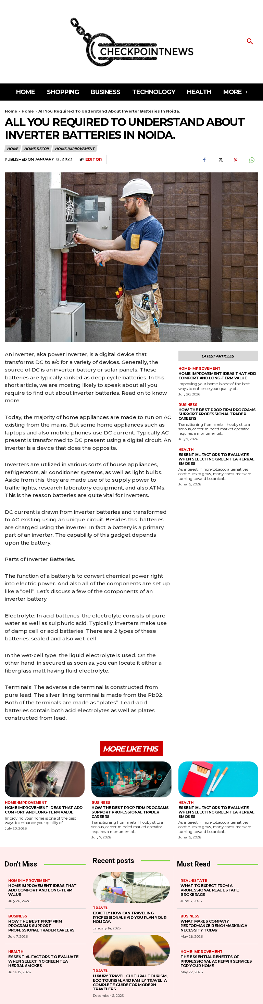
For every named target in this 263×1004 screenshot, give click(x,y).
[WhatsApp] (251, 160)
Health (185, 450)
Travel (100, 908)
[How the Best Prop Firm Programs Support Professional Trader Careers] (131, 779)
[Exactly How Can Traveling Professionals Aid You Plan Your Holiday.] (131, 887)
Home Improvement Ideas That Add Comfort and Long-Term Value (217, 375)
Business (187, 405)
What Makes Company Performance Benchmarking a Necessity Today (213, 925)
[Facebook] (204, 160)
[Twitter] (220, 160)
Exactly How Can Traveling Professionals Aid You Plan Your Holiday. (129, 917)
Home (11, 111)
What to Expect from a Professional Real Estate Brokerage (209, 890)
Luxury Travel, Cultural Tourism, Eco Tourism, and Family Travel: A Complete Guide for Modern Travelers (130, 982)
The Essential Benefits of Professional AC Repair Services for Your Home (216, 961)
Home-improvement (74, 148)
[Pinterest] (235, 160)
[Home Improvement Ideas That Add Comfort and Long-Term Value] (45, 779)
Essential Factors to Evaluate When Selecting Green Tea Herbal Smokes (216, 459)
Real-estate (193, 881)
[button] (250, 42)
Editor (93, 159)
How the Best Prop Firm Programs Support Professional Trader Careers (217, 414)
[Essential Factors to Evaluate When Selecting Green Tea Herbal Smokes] (218, 779)
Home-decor (36, 148)
